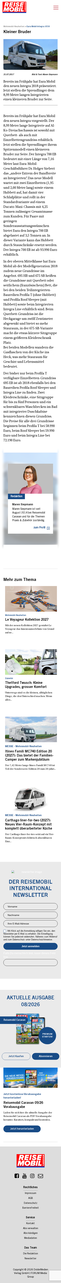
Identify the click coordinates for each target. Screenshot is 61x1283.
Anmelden (30, 946)
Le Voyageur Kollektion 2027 (26, 620)
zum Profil (39, 527)
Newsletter (30, 1259)
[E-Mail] (40, 1176)
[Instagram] (32, 1176)
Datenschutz (30, 1203)
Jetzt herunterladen (22, 1129)
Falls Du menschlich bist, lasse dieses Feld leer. (29, 955)
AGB (30, 1198)
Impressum (30, 1193)
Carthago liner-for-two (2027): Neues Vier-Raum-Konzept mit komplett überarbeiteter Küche (28, 825)
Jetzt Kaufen (16, 1056)
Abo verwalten (30, 1228)
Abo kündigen (31, 1233)
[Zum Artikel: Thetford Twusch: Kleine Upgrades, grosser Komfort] (31, 662)
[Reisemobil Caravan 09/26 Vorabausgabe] (30, 1078)
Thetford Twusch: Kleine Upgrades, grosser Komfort (26, 685)
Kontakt (30, 1223)
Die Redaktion (30, 1254)
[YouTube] (24, 1176)
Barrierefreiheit (30, 1208)
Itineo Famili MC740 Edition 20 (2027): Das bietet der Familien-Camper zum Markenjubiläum (29, 756)
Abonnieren (46, 1056)
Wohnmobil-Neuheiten (13, 27)
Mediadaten (30, 1238)
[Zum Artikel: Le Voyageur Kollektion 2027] (31, 599)
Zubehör (9, 679)
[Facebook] (17, 1176)
